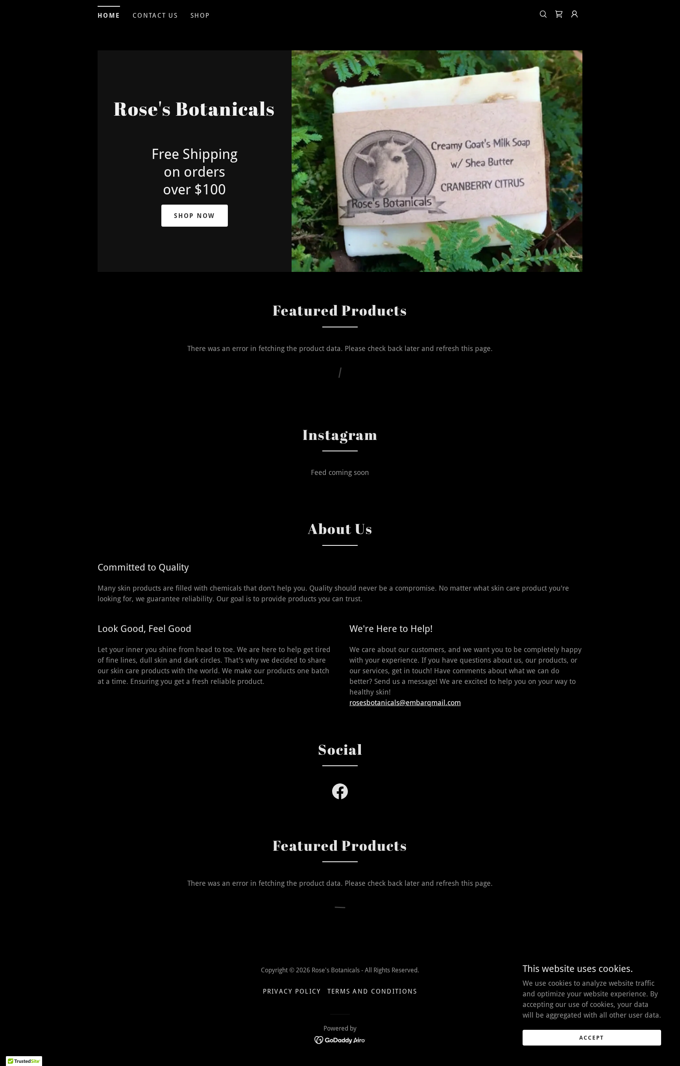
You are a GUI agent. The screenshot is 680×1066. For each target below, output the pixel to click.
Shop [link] (200, 15)
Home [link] (109, 15)
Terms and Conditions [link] (372, 991)
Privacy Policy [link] (292, 991)
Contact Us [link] (155, 15)
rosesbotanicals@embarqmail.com (405, 702)
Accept (591, 1038)
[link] (559, 14)
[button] (574, 14)
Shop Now (194, 216)
